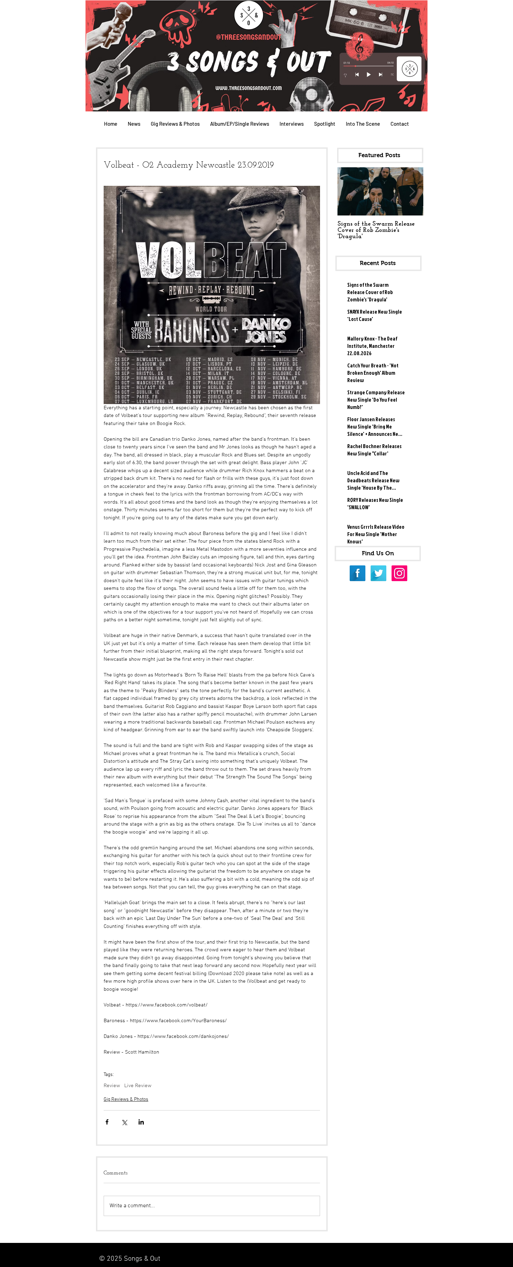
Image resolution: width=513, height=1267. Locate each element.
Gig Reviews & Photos (126, 1100)
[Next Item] (412, 191)
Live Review (137, 1086)
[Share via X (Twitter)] (124, 1122)
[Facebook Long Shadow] (357, 573)
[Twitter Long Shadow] (378, 573)
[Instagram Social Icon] (399, 573)
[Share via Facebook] (107, 1122)
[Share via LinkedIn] (141, 1122)
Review (112, 1086)
